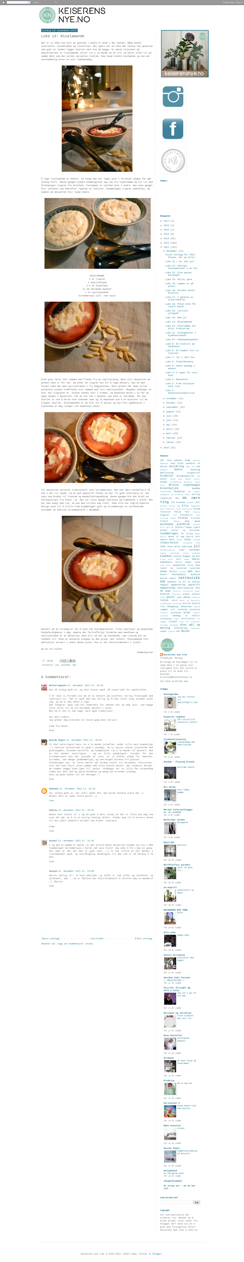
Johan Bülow (173, 547)
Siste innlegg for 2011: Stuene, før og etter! (180, 256)
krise (162, 559)
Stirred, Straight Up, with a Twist (178, 989)
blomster (166, 475)
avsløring (176, 466)
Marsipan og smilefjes (178, 1013)
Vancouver (195, 628)
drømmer (190, 503)
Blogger (157, 1254)
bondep (163, 482)
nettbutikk (189, 578)
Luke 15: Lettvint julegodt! (176, 312)
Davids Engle (57, 740)
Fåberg (177, 521)
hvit (197, 537)
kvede (186, 559)
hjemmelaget (169, 533)
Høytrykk (169, 842)
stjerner (164, 613)
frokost (164, 521)
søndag (176, 615)
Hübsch (163, 540)
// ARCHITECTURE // (174, 980)
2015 (167, 230)
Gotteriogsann (57, 685)
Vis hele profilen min (174, 681)
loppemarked (178, 565)
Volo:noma (170, 932)
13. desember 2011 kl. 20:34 (77, 789)
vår (178, 631)
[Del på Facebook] (71, 660)
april (170, 429)
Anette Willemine (174, 955)
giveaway (166, 524)
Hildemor (169, 1058)
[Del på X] (67, 660)
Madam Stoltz (168, 571)
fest (187, 512)
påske (187, 597)
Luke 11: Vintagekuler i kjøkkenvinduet (180, 334)
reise (164, 600)
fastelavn (165, 512)
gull (168, 527)
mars (169, 433)
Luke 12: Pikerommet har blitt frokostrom (180, 327)
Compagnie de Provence (171, 495)
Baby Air (190, 467)
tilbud (173, 621)
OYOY (197, 588)
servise (186, 603)
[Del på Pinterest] (74, 660)
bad (198, 466)
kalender (65, 665)
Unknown (53, 789)
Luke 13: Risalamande (178, 322)
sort (173, 609)
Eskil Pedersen (167, 509)
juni (169, 420)
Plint (162, 597)
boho (180, 479)
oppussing (167, 587)
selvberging (165, 604)
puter (171, 597)
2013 (167, 238)
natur (172, 578)
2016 (167, 225)
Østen (185, 631)
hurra (189, 536)
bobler (163, 479)
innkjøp (196, 540)
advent (178, 460)
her (111, 493)
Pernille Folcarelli (183, 591)
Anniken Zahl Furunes (177, 977)
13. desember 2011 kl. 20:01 (84, 740)
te (186, 616)
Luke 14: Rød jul (176, 317)
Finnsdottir (186, 515)
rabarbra (196, 597)
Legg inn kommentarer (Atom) (75, 944)
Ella (185, 505)
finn (175, 515)
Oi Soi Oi (184, 582)
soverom (182, 609)
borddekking (175, 482)
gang (187, 521)
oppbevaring (178, 585)
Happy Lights (193, 527)
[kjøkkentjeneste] (175, 739)
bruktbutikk (169, 488)
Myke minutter (172, 1125)
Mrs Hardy (170, 787)
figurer (164, 515)
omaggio (164, 585)
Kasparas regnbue (174, 717)
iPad (198, 543)
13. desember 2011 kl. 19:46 (85, 685)
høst (171, 539)
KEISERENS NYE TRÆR (176, 910)
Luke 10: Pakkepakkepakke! (182, 339)
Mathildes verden (174, 820)
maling (183, 572)
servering (176, 604)
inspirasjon (169, 542)
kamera (163, 553)
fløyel (173, 518)
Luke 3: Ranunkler (176, 379)
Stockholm (175, 613)
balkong (195, 469)
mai (169, 425)
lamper (188, 562)
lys (171, 568)
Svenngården (171, 694)
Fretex (183, 518)
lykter (163, 568)
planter (196, 594)
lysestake (195, 568)
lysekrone (181, 568)
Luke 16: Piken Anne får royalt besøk (180, 305)
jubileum (186, 546)
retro (174, 600)
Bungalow (179, 491)
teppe (176, 619)
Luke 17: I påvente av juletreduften (179, 298)
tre (187, 622)
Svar (51, 730)
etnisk (178, 509)
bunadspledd (165, 492)
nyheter (172, 582)
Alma (187, 460)
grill (162, 527)
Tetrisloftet (188, 619)
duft (197, 502)
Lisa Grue (165, 565)
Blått (180, 913)
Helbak (163, 530)
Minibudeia (179, 574)
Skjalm (197, 607)
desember (172, 251)
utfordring (180, 628)
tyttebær (164, 625)
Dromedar (181, 502)
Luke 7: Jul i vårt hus (180, 357)
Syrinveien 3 (172, 1103)
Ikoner (180, 540)
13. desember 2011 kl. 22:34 (76, 841)
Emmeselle (195, 506)
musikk (163, 578)
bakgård (163, 470)
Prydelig (169, 1080)
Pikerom (164, 594)
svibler (196, 613)
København (166, 562)
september (173, 407)
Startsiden (97, 938)
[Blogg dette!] (64, 660)
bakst (178, 469)
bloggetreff (193, 473)
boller (197, 479)
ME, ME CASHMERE (172, 812)
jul (57, 665)
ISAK (162, 546)
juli (169, 416)
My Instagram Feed (173, 1173)
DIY (173, 502)
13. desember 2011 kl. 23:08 (76, 871)
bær (189, 492)
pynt (179, 597)
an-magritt (170, 887)
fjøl (198, 515)
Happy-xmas (183, 935)
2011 (167, 247)
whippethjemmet (173, 1181)
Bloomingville (185, 476)
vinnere (171, 631)
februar (171, 438)
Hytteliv (182, 845)
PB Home (165, 591)
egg (178, 506)
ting (181, 622)
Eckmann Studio (167, 506)
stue (186, 612)
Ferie (177, 512)
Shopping (172, 606)
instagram (187, 543)
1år (162, 460)
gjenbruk (183, 524)
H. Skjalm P (178, 527)
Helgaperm (182, 822)
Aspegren (190, 463)
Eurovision (187, 509)
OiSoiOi (196, 582)
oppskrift (194, 585)
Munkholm (195, 574)
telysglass (166, 619)
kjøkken (166, 556)
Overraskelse (185, 588)
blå (198, 476)
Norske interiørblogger (178, 809)
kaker (182, 550)
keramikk (196, 553)
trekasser (195, 622)
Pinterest (176, 594)
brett (162, 485)
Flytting (164, 518)
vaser (163, 631)
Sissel (53, 841)
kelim (185, 553)
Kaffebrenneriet (167, 550)
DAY (177, 498)
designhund (170, 1170)
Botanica (188, 482)
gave (197, 521)
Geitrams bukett (186, 767)
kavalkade (174, 553)
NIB (162, 581)
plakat (186, 594)
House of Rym (176, 537)
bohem (172, 479)
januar (171, 442)
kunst (170, 559)
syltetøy (164, 616)
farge (196, 509)
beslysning (166, 473)
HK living (187, 534)
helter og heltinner (185, 530)
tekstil (196, 616)
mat (74, 665)
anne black (176, 463)
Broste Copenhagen (184, 485)
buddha (196, 488)
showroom (186, 606)
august (171, 411)
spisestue (195, 609)
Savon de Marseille (190, 601)
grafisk (196, 524)
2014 (167, 234)
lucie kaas (193, 565)
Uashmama (174, 625)
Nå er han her (185, 1083)
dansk (187, 495)
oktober (171, 403)
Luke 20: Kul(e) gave (178, 279)
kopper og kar (191, 556)
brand (197, 482)
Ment (197, 571)
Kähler (196, 559)
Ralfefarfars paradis (177, 865)
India (187, 539)
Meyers (163, 574)
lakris (178, 562)
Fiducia (196, 512)
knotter (177, 556)
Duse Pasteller (173, 1035)
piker (197, 591)
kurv (178, 559)
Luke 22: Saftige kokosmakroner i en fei (181, 267)
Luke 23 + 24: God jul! (180, 261)
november (172, 398)
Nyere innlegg (50, 938)
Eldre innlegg (143, 938)
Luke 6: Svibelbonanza (179, 361)
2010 (167, 448)
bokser (188, 479)
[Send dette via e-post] (61, 660)
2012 (167, 243)
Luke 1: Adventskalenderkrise (180, 391)
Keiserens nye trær (175, 655)
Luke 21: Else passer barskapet (178, 274)
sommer (164, 609)
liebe (197, 562)
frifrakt (195, 518)
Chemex (197, 492)
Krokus (180, 1128)
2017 (167, 221)
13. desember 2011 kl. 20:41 (76, 810)
